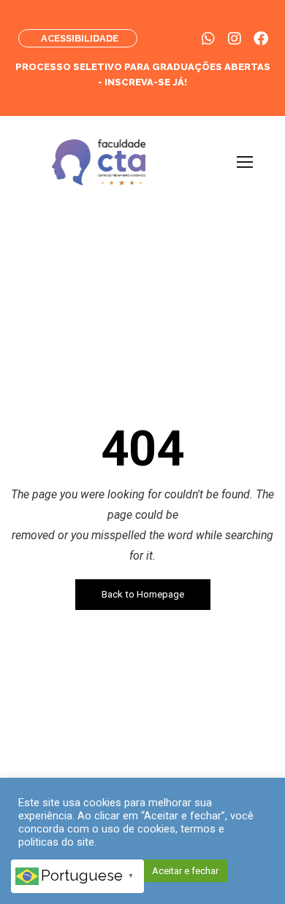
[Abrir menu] (244, 162)
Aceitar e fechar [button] (185, 870)
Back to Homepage (143, 594)
